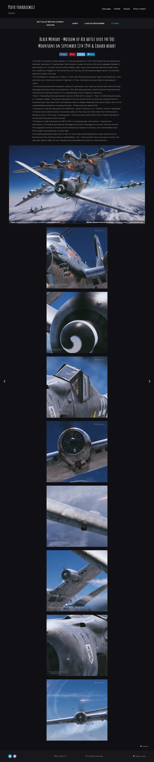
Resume (127, 9)
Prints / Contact (139, 9)
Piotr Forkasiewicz (21, 7)
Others (115, 23)
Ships (75, 23)
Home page (106, 9)
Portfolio (117, 9)
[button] (144, 746)
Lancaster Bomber (94, 23)
